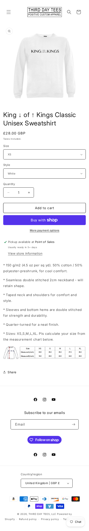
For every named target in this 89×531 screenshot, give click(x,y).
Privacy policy (50, 519)
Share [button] (12, 372)
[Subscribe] (73, 424)
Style (6, 165)
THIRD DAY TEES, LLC (42, 514)
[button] (8, 12)
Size (6, 146)
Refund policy (28, 519)
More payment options (44, 230)
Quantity (9, 184)
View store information (25, 253)
